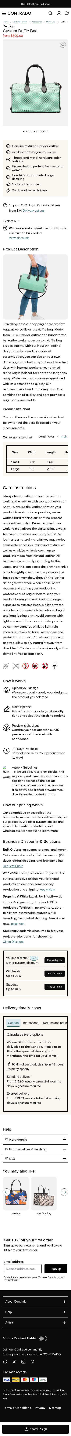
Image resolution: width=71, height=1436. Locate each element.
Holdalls (16, 1213)
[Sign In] (59, 14)
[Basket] (66, 14)
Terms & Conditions (17, 1408)
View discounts (20, 238)
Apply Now (48, 889)
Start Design (38, 1429)
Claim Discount (14, 942)
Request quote (54, 960)
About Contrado (17, 1301)
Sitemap (55, 1408)
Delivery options (35, 211)
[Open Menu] (4, 13)
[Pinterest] (34, 1361)
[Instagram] (25, 1361)
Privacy (40, 1408)
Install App (18, 924)
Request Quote (14, 866)
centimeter (46, 436)
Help (8, 1312)
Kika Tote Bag (44, 1213)
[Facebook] (6, 1361)
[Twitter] (16, 1361)
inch (64, 436)
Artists (10, 1322)
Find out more (54, 973)
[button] (35, 82)
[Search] (50, 13)
